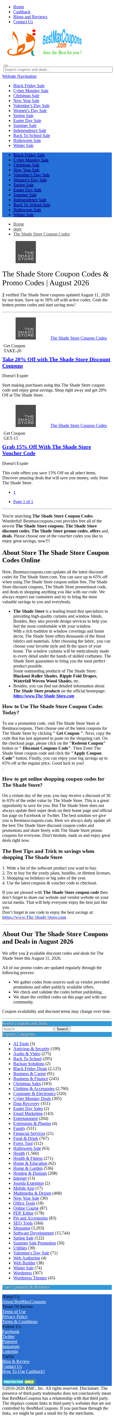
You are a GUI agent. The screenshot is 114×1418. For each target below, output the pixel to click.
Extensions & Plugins (32, 1123)
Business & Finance (30, 1078)
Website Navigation (19, 76)
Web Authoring (26, 1258)
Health (19, 1153)
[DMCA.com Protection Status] (19, 1383)
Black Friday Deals (30, 1068)
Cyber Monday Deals (32, 1098)
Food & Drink (25, 1138)
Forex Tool (23, 1143)
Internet (20, 1178)
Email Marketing (28, 1113)
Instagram (10, 1346)
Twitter (8, 1336)
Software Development (33, 1233)
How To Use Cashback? (23, 1371)
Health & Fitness (28, 1158)
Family (19, 1128)
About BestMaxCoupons (24, 1301)
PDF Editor (23, 1213)
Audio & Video (26, 1053)
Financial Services (29, 1133)
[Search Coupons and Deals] (6, 65)
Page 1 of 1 (23, 501)
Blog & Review (16, 1361)
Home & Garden (28, 1168)
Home (18, 224)
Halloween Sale (27, 1148)
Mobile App (23, 1188)
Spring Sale (23, 1238)
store (17, 229)
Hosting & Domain (30, 1173)
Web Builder (24, 1263)
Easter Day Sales (28, 1108)
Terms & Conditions (20, 1321)
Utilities (20, 1248)
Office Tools (24, 1203)
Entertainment (25, 1118)
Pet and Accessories (30, 1218)
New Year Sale (26, 1198)
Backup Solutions (28, 1063)
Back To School (27, 1058)
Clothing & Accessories (34, 1088)
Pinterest (9, 1341)
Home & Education (30, 1163)
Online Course (26, 1208)
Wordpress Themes (30, 1277)
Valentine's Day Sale (31, 1253)
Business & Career (29, 1073)
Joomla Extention (28, 1183)
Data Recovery (26, 1103)
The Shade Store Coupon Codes (41, 234)
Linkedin (10, 1351)
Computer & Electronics (34, 1093)
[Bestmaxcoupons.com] (43, 55)
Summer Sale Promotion (34, 1243)
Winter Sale (23, 1268)
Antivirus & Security (31, 1048)
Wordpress (22, 1272)
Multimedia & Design (32, 1193)
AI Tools (21, 1043)
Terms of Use (14, 1311)
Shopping (21, 1228)
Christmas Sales (27, 1083)
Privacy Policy (15, 1316)
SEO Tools (23, 1223)
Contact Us (12, 1366)
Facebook (10, 1331)
